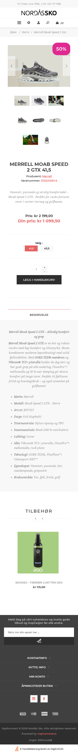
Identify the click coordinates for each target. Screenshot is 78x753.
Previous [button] (36, 519)
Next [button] (42, 519)
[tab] (39, 314)
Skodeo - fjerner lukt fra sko (39, 582)
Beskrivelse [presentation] (39, 315)
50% (61, 49)
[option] (39, 559)
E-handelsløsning (30, 749)
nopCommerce (46, 733)
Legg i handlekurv (39, 280)
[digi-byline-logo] (17, 749)
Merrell (47, 176)
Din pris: (27, 221)
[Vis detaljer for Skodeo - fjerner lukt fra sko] (39, 552)
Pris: (29, 216)
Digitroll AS (57, 749)
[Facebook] (44, 698)
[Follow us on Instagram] (33, 698)
